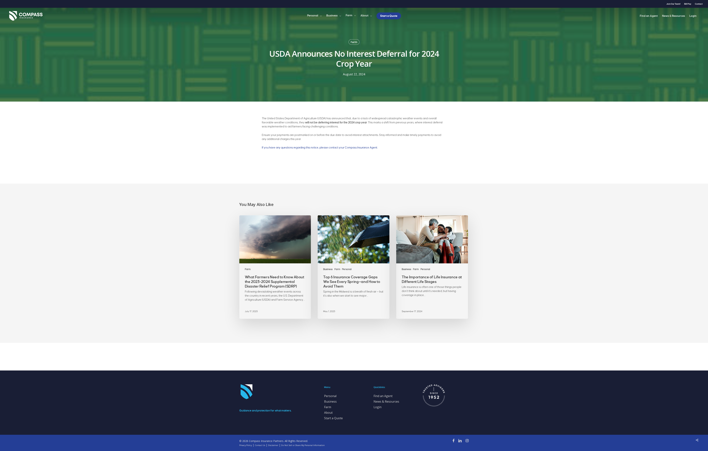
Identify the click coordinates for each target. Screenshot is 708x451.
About (328, 413)
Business (328, 269)
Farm (354, 42)
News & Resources (386, 401)
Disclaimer (273, 445)
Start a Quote (333, 418)
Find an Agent (383, 396)
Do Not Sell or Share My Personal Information (303, 445)
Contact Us (260, 445)
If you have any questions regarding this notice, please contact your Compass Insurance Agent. (320, 147)
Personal (347, 269)
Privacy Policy (245, 445)
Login (377, 407)
